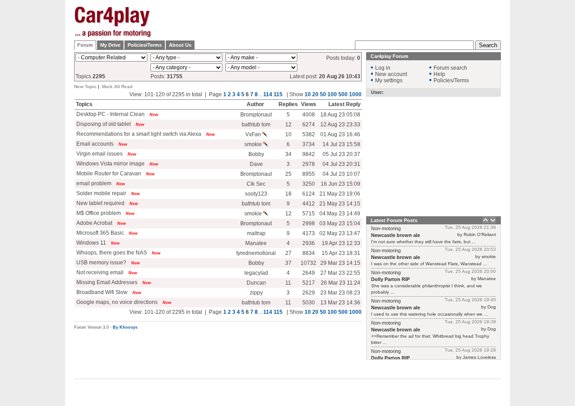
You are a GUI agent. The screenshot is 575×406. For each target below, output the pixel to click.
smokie (253, 144)
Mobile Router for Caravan (108, 173)
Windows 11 (90, 243)
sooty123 (256, 194)
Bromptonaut (256, 115)
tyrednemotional (256, 253)
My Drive (110, 45)
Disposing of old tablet (103, 124)
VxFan (253, 134)
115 (278, 94)
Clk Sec (256, 184)
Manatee (256, 243)
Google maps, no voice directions (116, 302)
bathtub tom (256, 124)
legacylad (256, 273)
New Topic (85, 86)
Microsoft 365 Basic (99, 233)
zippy (256, 293)
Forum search (450, 68)
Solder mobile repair (100, 193)
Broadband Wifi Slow (101, 292)
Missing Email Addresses (106, 282)
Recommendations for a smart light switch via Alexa (138, 134)
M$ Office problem (98, 213)
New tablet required (99, 203)
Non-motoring (386, 228)
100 (332, 94)
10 (308, 94)
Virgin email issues (99, 154)
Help (439, 74)
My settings (388, 80)
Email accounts (94, 144)
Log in (382, 68)
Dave (256, 164)
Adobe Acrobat (93, 223)
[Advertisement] (546, 142)
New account (391, 74)
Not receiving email (99, 272)
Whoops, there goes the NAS (111, 253)
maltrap (256, 233)
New (154, 114)
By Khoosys (125, 327)
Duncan (256, 283)
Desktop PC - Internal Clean (110, 114)
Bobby (256, 154)
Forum (85, 45)
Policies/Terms (145, 45)
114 (267, 94)
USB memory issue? (100, 262)
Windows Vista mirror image (110, 164)
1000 (355, 94)
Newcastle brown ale (395, 235)
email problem (93, 183)
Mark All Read (117, 86)
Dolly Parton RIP (390, 279)
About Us (180, 45)
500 (343, 94)
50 (323, 94)
